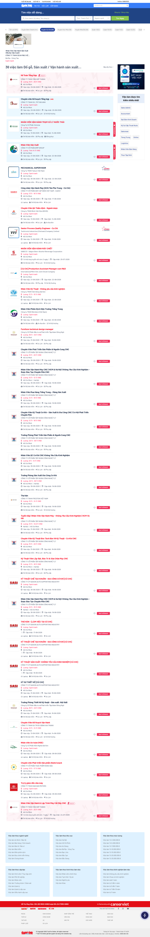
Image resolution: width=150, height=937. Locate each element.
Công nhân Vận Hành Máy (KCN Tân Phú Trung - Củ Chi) (45, 188)
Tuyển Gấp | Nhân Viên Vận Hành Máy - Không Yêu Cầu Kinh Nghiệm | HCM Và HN (55, 517)
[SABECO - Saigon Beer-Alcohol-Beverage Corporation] (13, 252)
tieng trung (125, 137)
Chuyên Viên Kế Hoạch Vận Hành (35, 722)
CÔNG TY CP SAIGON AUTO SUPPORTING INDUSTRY (40, 582)
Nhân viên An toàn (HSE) (32, 742)
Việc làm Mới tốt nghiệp (16, 877)
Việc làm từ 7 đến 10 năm (111, 889)
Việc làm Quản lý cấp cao (17, 889)
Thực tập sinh (126, 155)
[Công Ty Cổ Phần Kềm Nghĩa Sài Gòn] (13, 747)
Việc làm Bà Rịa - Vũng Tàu (65, 849)
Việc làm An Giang (62, 846)
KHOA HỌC (89, 917)
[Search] (127, 5)
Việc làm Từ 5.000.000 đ (111, 843)
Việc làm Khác (61, 883)
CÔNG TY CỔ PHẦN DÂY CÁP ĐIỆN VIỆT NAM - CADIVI (41, 191)
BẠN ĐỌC (110, 917)
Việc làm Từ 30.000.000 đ (112, 858)
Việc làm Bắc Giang (62, 858)
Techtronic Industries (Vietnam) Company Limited (40, 231)
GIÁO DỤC (110, 914)
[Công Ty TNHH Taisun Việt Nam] (13, 172)
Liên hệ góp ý (110, 934)
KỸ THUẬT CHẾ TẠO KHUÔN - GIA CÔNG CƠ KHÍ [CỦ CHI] (46, 579)
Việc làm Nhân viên (15, 880)
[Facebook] (118, 908)
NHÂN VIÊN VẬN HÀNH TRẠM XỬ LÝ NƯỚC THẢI (42, 122)
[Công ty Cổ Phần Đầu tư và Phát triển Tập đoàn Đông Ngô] (13, 333)
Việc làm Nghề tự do (63, 880)
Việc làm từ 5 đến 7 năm (111, 886)
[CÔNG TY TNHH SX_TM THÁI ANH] (13, 103)
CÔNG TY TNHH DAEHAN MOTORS (33, 786)
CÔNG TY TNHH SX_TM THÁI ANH (33, 102)
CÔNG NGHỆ (46, 917)
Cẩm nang (54, 6)
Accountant (125, 114)
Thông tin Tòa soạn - (109, 931)
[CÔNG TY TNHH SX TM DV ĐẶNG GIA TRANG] (13, 726)
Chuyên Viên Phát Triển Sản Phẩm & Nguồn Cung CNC (45, 349)
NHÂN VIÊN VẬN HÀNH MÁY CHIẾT (36, 248)
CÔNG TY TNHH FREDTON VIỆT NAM (34, 498)
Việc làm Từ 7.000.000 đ (111, 846)
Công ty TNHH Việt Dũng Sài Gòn (33, 292)
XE (43, 920)
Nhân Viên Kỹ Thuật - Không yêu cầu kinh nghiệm (43, 289)
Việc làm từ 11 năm (109, 892)
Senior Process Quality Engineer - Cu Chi (39, 228)
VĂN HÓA (67, 917)
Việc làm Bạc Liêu (62, 852)
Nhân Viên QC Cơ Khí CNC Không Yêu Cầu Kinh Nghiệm (45, 455)
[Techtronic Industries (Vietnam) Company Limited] (13, 232)
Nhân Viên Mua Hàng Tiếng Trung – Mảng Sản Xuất (43, 392)
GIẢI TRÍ (66, 920)
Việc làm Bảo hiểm (14, 849)
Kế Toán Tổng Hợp (29, 75)
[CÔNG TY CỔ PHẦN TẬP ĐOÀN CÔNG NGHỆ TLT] (13, 353)
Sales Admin (125, 108)
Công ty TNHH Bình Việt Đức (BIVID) (34, 211)
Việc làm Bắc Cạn (62, 855)
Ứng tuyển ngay (103, 88)
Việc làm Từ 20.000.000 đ (112, 855)
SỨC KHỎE (89, 920)
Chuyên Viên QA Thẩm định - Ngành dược (39, 208)
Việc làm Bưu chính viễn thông (18, 855)
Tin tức (37, 6)
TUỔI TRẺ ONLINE (26, 1)
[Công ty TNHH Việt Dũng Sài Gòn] (13, 293)
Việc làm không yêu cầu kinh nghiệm (116, 874)
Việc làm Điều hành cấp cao (18, 892)
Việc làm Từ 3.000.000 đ (111, 840)
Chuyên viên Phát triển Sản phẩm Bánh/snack (41, 763)
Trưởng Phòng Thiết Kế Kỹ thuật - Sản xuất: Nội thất (44, 702)
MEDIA (23, 914)
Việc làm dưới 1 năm (110, 880)
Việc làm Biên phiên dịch (16, 852)
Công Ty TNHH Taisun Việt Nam (33, 171)
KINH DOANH (47, 914)
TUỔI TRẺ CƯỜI (57, 1)
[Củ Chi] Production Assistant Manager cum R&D (43, 268)
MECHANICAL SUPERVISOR (33, 168)
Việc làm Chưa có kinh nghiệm (113, 877)
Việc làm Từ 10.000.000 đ (111, 849)
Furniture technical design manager (37, 329)
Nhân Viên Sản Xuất (30, 145)
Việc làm (45, 6)
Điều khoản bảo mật (98, 934)
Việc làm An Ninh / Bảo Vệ (17, 840)
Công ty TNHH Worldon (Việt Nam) (34, 312)
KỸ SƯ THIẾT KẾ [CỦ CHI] (32, 682)
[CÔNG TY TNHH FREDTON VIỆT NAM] (13, 499)
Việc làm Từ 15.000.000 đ (111, 852)
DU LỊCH (45, 923)
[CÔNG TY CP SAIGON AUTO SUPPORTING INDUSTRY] (13, 583)
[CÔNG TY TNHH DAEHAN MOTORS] (13, 787)
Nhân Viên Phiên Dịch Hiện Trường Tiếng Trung (42, 309)
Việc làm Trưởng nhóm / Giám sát (19, 883)
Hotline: (121, 934)
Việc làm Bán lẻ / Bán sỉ (16, 846)
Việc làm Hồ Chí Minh (63, 843)
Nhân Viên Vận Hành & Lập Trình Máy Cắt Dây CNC (43, 803)
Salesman (124, 131)
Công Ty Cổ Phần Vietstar (30, 125)
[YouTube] (128, 908)
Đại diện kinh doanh (128, 119)
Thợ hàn (24, 495)
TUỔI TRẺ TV (36, 1)
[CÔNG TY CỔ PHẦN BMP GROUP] (13, 149)
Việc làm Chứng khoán (16, 858)
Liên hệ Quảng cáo (85, 934)
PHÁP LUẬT (24, 923)
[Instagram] (123, 908)
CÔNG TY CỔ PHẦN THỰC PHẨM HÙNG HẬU (37, 766)
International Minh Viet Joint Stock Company (38, 272)
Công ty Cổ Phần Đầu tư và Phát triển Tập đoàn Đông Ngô (42, 332)
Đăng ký (117, 12)
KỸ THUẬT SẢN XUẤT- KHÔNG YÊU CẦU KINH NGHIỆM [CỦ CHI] (49, 662)
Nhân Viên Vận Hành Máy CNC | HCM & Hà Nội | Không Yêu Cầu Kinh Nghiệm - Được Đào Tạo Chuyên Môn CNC (55, 370)
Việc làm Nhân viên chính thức (66, 874)
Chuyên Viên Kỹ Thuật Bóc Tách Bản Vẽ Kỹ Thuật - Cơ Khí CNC (49, 538)
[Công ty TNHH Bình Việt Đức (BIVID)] (13, 212)
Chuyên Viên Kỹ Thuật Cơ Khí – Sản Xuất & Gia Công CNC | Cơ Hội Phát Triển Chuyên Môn (55, 413)
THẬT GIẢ (110, 920)
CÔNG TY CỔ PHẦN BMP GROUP (32, 148)
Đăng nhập (125, 12)
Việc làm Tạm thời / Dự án (65, 877)
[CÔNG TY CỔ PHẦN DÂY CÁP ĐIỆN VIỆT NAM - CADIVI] (13, 192)
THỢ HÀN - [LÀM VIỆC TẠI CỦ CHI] (36, 621)
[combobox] (48, 18)
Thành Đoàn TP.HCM (122, 931)
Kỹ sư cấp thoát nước (129, 125)
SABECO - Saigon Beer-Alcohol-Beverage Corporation (41, 251)
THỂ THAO (89, 914)
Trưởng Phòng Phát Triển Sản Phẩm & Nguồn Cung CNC (45, 435)
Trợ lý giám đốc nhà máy (32, 783)
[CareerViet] (119, 904)
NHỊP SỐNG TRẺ (69, 914)
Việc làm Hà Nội (61, 840)
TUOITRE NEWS (46, 1)
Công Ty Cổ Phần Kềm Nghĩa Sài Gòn (34, 745)
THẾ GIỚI (23, 920)
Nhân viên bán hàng (128, 149)
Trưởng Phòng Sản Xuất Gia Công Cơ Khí (39, 475)
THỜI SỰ (23, 917)
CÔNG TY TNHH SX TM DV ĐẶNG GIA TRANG (37, 725)
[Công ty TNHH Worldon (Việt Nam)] (13, 313)
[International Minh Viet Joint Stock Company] (13, 273)
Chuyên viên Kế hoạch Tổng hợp (37, 99)
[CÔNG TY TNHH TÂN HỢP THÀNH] (13, 79)
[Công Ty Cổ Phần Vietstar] (13, 126)
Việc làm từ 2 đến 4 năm (111, 883)
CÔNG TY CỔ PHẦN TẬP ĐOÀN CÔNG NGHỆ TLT (38, 352)
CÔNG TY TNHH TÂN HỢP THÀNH (33, 79)
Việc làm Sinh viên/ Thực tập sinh (20, 874)
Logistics (124, 143)
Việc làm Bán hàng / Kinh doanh (19, 843)
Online (136, 137)
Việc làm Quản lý (14, 886)
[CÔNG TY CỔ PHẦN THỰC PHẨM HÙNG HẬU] (13, 767)
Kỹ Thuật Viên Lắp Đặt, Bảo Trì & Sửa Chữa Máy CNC (44, 558)
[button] (95, 88)
